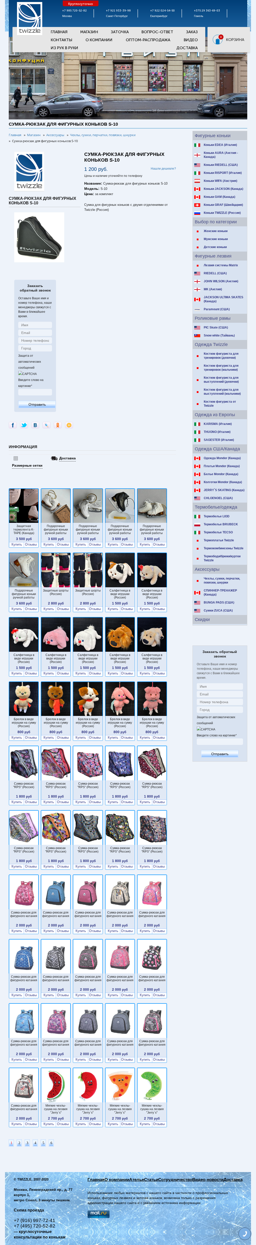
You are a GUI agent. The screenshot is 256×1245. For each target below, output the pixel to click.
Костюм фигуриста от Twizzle (220, 403)
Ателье (136, 1179)
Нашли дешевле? (163, 168)
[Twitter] (24, 425)
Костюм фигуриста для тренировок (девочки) (221, 355)
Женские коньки (216, 231)
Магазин (89, 31)
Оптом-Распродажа (148, 39)
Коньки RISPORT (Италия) (223, 173)
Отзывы (31, 544)
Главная (59, 31)
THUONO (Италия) (217, 432)
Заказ (192, 31)
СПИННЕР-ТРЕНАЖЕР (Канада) (220, 592)
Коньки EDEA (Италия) (220, 145)
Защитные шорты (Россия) (55, 592)
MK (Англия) (213, 289)
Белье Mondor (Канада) (221, 474)
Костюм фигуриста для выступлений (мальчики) (222, 391)
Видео (191, 39)
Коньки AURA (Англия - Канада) (221, 155)
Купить (17, 544)
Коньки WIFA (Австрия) (220, 181)
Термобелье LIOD (217, 516)
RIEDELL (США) (215, 273)
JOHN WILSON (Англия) (221, 281)
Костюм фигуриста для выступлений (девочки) (221, 379)
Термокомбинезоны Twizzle (224, 548)
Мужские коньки (216, 239)
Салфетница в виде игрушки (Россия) (120, 594)
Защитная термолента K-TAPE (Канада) (23, 529)
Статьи (151, 1179)
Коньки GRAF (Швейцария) (223, 205)
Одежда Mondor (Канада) (222, 458)
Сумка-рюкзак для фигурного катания (23, 914)
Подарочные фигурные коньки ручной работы (56, 529)
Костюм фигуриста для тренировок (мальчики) (221, 367)
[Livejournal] (46, 425)
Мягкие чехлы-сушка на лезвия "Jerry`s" (56, 1109)
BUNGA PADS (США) (219, 602)
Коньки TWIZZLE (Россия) (222, 213)
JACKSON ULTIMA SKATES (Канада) (223, 299)
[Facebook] (13, 425)
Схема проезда (29, 1210)
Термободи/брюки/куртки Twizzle (222, 558)
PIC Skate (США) (216, 327)
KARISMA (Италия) (218, 424)
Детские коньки (215, 247)
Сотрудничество (175, 1179)
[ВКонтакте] (35, 425)
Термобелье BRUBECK (221, 524)
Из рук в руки (64, 47)
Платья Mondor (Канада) (222, 466)
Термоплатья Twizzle (219, 540)
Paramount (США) (217, 309)
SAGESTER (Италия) (219, 440)
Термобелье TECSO (218, 532)
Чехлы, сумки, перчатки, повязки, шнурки (222, 580)
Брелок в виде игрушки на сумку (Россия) (24, 722)
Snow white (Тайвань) (219, 335)
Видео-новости (208, 1179)
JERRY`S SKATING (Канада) (224, 490)
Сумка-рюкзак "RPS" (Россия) (23, 785)
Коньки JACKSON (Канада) (223, 189)
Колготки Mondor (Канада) (223, 482)
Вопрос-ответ (157, 31)
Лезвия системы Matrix (221, 265)
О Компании (99, 39)
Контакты (61, 39)
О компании (116, 1179)
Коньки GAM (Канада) (219, 197)
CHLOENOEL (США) (218, 498)
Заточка (120, 31)
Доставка (187, 47)
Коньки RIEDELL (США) (221, 165)
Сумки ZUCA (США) (218, 610)
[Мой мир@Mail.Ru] (69, 425)
